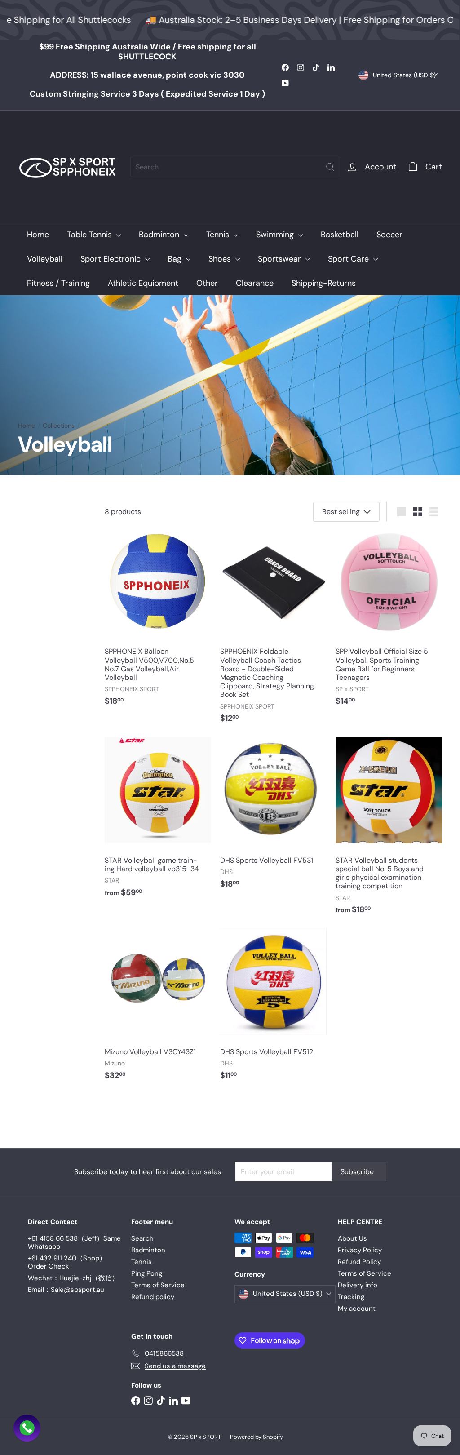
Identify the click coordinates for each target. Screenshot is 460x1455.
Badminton (160, 234)
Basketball (339, 234)
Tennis (218, 234)
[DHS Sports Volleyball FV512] (273, 1009)
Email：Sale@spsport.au (66, 1289)
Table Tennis (90, 234)
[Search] (330, 167)
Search (142, 1238)
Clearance (255, 283)
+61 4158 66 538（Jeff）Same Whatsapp (74, 1242)
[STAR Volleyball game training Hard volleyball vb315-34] (158, 822)
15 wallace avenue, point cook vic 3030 (147, 75)
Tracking (351, 1296)
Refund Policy (359, 1261)
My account (357, 1308)
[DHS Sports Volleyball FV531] (273, 817)
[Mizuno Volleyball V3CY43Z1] (158, 1009)
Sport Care (349, 258)
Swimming (276, 234)
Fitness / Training (58, 283)
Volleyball (44, 258)
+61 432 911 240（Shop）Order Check (67, 1262)
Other (207, 283)
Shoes (220, 258)
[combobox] (235, 167)
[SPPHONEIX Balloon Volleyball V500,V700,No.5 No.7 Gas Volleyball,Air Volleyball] (158, 621)
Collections (59, 426)
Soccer (389, 234)
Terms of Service (158, 1285)
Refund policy (152, 1296)
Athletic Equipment (143, 283)
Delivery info (357, 1285)
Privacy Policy (360, 1250)
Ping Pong (146, 1273)
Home (38, 234)
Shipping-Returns (324, 283)
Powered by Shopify (256, 1437)
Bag (176, 258)
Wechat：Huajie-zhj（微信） (73, 1277)
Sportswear (280, 258)
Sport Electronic (111, 258)
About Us (352, 1238)
